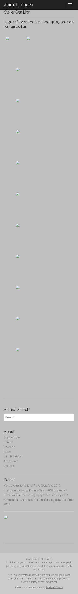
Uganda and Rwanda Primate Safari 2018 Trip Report (35, 490)
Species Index (12, 437)
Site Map (9, 465)
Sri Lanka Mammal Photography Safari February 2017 (36, 495)
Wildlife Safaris (13, 456)
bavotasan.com (54, 587)
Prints (7, 451)
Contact (8, 442)
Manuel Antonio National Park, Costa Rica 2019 (32, 485)
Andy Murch (11, 461)
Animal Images (18, 4)
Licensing (9, 446)
